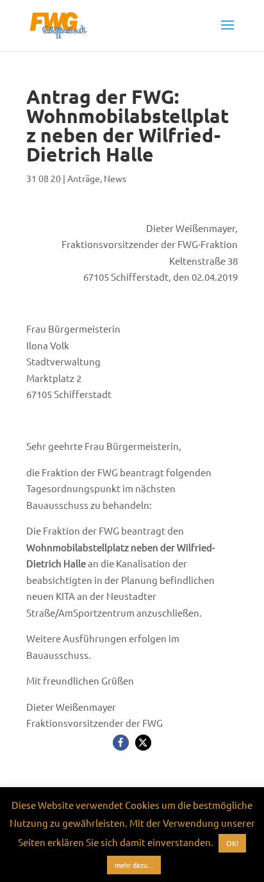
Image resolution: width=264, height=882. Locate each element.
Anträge (83, 178)
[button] (121, 743)
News (115, 178)
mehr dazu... (134, 865)
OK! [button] (232, 843)
